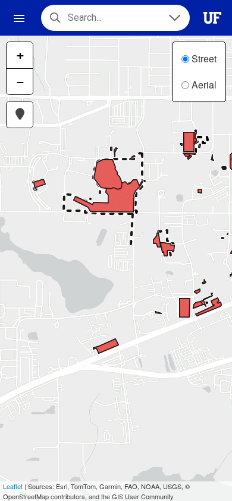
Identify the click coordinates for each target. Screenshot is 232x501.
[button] (20, 115)
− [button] (20, 82)
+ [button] (20, 55)
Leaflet (13, 486)
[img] (174, 263)
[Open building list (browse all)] (173, 18)
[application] (116, 268)
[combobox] (111, 18)
